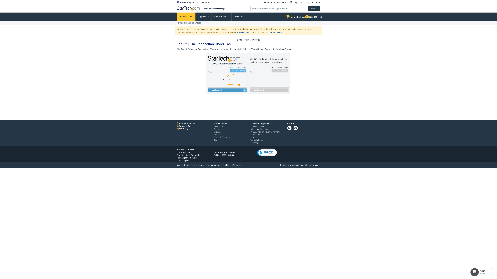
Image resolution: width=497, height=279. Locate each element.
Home (179, 23)
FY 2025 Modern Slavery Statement (265, 132)
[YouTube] (296, 128)
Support (202, 16)
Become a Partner (187, 123)
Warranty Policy (256, 140)
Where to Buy (185, 126)
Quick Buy (183, 128)
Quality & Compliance (223, 137)
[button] (267, 152)
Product (184, 16)
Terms (193, 165)
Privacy (201, 165)
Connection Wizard (192, 23)
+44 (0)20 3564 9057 (228, 152)
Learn (237, 16)
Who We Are (220, 16)
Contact (217, 129)
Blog (215, 140)
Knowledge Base (297, 17)
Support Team (275, 32)
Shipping (254, 142)
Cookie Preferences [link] (232, 165)
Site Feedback (183, 165)
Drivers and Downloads (260, 129)
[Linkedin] (289, 128)
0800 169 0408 (228, 155)
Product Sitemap (213, 165)
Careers (217, 134)
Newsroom (218, 126)
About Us (217, 132)
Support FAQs (256, 134)
